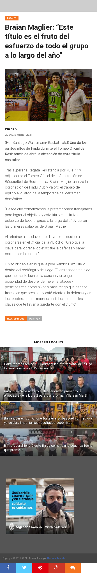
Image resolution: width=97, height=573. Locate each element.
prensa (11, 128)
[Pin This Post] (40, 568)
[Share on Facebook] (8, 568)
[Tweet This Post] (24, 568)
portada (34, 319)
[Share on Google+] (56, 568)
